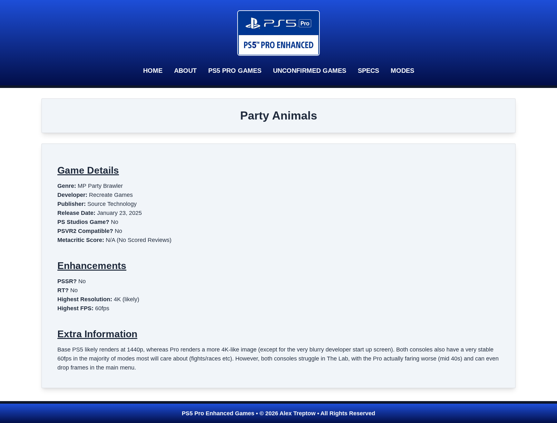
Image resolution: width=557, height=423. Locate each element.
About (185, 70)
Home (152, 70)
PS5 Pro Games (234, 70)
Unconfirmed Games (309, 70)
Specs (368, 70)
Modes (402, 70)
